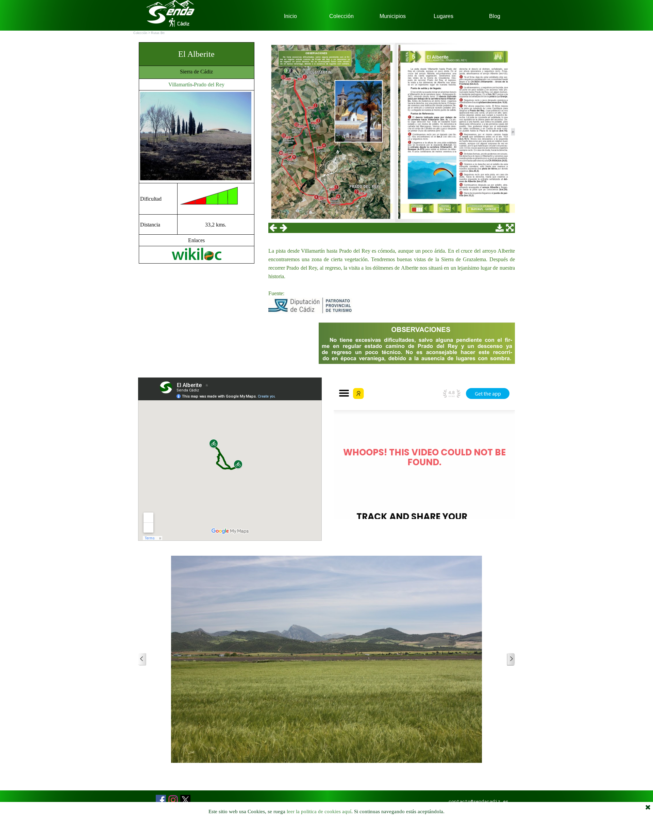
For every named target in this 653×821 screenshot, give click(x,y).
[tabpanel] (196, 153)
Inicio (290, 16)
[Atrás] (142, 659)
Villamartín (180, 84)
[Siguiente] (511, 659)
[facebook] (161, 800)
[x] (185, 800)
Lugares (443, 16)
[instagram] (173, 800)
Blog (494, 16)
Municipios (393, 16)
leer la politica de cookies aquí (319, 811)
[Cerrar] (647, 808)
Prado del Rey (209, 84)
